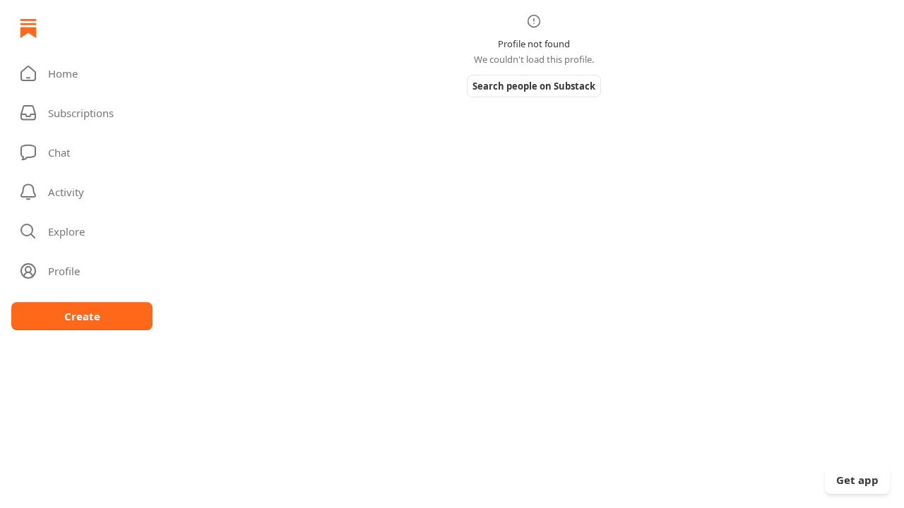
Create (82, 316)
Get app (857, 480)
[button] (82, 73)
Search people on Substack (533, 86)
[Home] (28, 28)
